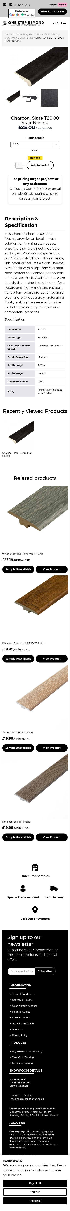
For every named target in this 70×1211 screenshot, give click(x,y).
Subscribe (45, 971)
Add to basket (40, 165)
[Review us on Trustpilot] (27, 15)
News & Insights (21, 1018)
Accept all (35, 1201)
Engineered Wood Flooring (27, 1051)
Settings (35, 1192)
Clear (35, 150)
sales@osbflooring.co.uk (35, 193)
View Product (52, 569)
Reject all (35, 1183)
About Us (17, 1029)
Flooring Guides (21, 1012)
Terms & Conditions (23, 994)
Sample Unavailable (18, 569)
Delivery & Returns (22, 1000)
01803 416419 (22, 5)
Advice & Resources (23, 1023)
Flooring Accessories (43, 34)
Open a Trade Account (24, 1006)
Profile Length (35, 138)
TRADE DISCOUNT (52, 11)
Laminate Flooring (22, 1063)
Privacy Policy (19, 1035)
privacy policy (33, 1170)
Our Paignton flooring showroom (28, 1109)
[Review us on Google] (14, 15)
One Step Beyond (16, 34)
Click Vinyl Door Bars (19, 38)
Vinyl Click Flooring (23, 1057)
